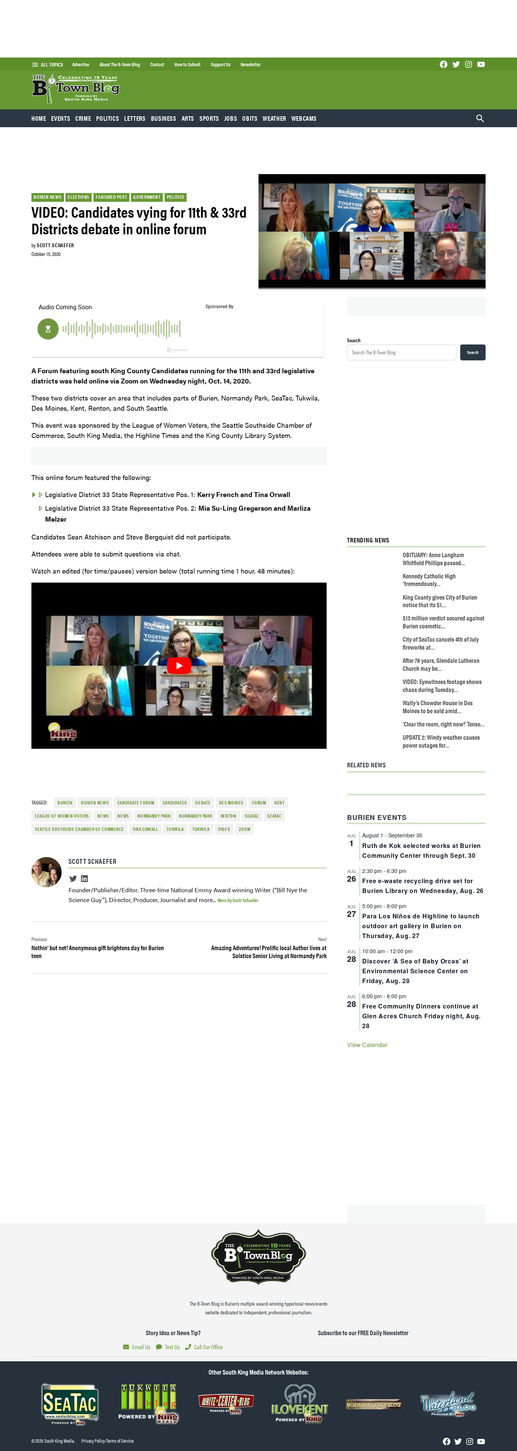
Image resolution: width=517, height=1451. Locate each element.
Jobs (230, 118)
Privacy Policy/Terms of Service (107, 1440)
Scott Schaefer (55, 245)
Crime (83, 118)
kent (279, 802)
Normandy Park (153, 815)
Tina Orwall (145, 829)
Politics (107, 118)
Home (38, 118)
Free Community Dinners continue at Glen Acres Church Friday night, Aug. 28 (421, 1016)
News (123, 815)
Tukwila (175, 829)
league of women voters (62, 815)
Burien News (47, 196)
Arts (188, 118)
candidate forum (135, 802)
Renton (229, 815)
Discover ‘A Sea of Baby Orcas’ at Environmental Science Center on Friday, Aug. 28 (415, 971)
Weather (274, 118)
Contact (157, 64)
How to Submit (187, 64)
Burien (65, 802)
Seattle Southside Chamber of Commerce (79, 829)
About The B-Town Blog (120, 64)
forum (259, 802)
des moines (231, 802)
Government (146, 196)
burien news (95, 802)
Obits (249, 118)
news (103, 815)
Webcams (304, 118)
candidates (175, 802)
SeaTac (252, 815)
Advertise (80, 64)
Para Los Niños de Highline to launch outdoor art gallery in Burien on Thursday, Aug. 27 (421, 926)
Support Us (220, 64)
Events (60, 118)
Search (354, 340)
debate (202, 802)
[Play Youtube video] (179, 666)
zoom (245, 829)
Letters (134, 118)
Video (224, 829)
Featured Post (111, 196)
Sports (209, 118)
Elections (78, 196)
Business (163, 118)
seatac (274, 815)
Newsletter (251, 64)
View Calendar (367, 1044)
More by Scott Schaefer (238, 900)
